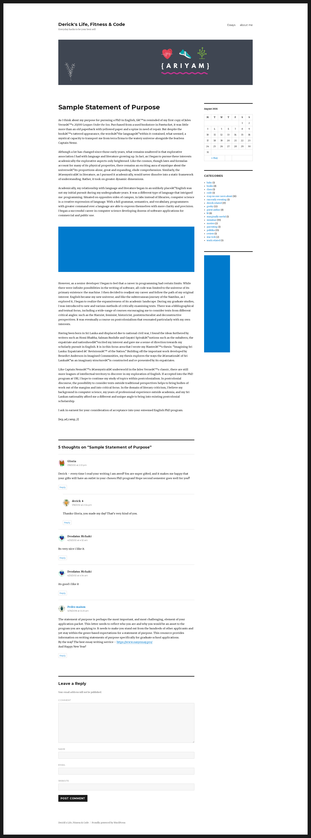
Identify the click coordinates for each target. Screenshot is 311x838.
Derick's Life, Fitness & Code (91, 24)
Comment (64, 700)
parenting (212, 226)
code (209, 192)
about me (246, 25)
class (209, 189)
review (210, 233)
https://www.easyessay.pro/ (134, 642)
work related (213, 240)
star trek (211, 237)
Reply (63, 487)
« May (214, 158)
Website (63, 780)
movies (210, 223)
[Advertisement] (127, 249)
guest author (213, 209)
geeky (210, 206)
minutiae (211, 220)
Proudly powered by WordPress (108, 822)
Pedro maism (76, 606)
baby (209, 182)
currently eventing (217, 199)
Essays (231, 25)
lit (208, 213)
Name (61, 749)
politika (211, 230)
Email (61, 765)
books (210, 186)
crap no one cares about (219, 196)
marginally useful (216, 216)
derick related (214, 203)
